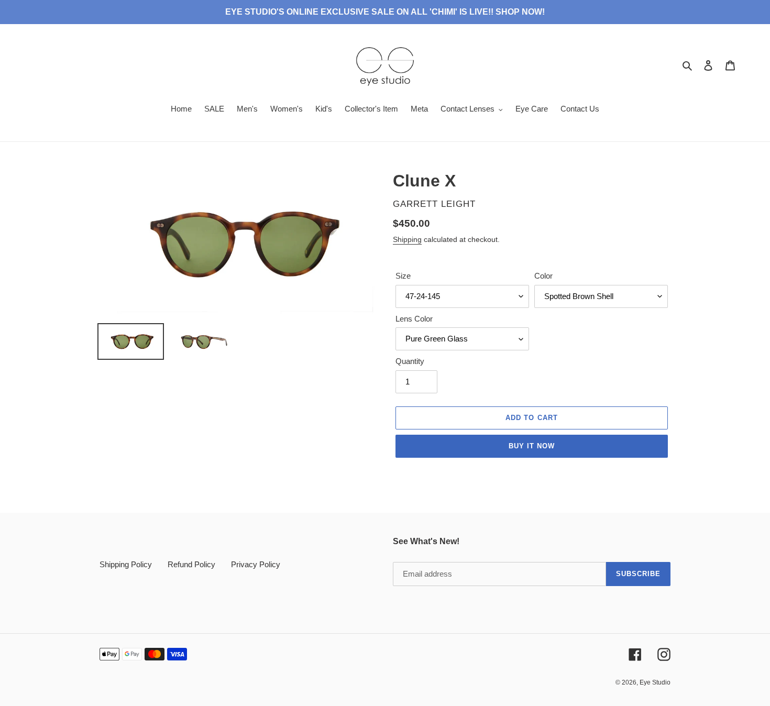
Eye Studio (655, 682)
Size (403, 275)
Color (543, 275)
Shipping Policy (126, 564)
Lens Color (414, 318)
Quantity (409, 361)
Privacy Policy (255, 564)
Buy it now (532, 446)
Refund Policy (191, 564)
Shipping (407, 239)
